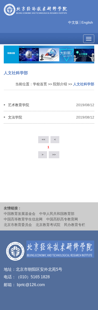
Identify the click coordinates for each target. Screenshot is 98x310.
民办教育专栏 (74, 225)
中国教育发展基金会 (19, 214)
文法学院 (15, 117)
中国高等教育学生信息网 (23, 219)
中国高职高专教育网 (62, 219)
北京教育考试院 (48, 225)
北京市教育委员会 (18, 225)
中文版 (73, 22)
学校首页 (40, 84)
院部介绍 (60, 84)
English (87, 22)
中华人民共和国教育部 (56, 214)
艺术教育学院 (18, 105)
